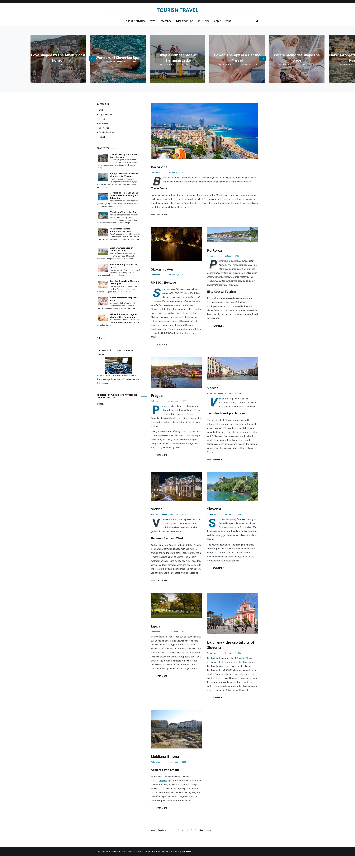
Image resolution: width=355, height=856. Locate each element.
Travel (152, 21)
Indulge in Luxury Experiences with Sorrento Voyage (125, 175)
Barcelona (159, 167)
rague (165, 406)
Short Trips (203, 21)
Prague (157, 396)
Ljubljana (211, 658)
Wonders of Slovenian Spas (118, 58)
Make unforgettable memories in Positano (121, 230)
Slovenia (155, 309)
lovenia (222, 519)
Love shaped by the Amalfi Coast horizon (58, 58)
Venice (213, 388)
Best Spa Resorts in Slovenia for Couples (124, 282)
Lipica (155, 626)
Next (201, 830)
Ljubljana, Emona (165, 757)
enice (221, 398)
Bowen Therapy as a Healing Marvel (237, 58)
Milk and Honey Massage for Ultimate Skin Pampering (124, 316)
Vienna (156, 509)
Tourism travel (177, 10)
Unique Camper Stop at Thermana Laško (178, 58)
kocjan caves (168, 289)
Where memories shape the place (297, 58)
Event (227, 21)
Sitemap (101, 338)
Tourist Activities (135, 21)
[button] (92, 58)
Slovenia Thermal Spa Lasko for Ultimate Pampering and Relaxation (124, 195)
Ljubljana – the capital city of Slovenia (230, 645)
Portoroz (214, 251)
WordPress (186, 851)
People (216, 21)
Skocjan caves (162, 269)
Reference (165, 21)
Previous (162, 830)
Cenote (154, 851)
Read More (161, 215)
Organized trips (183, 21)
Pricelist (101, 404)
